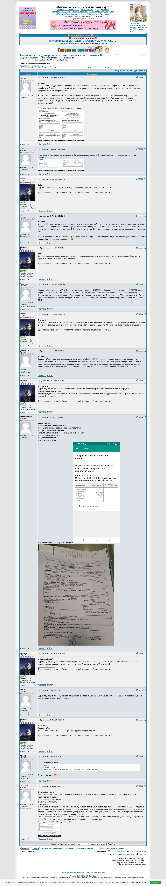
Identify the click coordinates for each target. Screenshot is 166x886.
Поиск (60, 14)
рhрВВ (79, 876)
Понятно (155, 882)
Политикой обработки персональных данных (130, 882)
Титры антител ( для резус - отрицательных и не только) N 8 (61, 55)
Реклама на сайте (79, 12)
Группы (83, 14)
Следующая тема (138, 71)
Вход (100, 16)
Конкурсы (93, 14)
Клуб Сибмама (87, 10)
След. (67, 60)
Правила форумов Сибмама (83, 19)
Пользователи (71, 14)
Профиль (70, 16)
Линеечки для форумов (98, 12)
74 (63, 60)
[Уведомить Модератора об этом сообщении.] (145, 77)
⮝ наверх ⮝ (24, 144)
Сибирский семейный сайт (68, 10)
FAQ (112, 12)
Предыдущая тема (122, 71)
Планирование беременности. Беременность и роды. (71, 67)
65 (48, 60)
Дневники (105, 10)
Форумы (45, 67)
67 (53, 60)
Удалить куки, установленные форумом (73, 872)
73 (60, 60)
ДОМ (97, 10)
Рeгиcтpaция (105, 14)
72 (57, 60)
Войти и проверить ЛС (85, 16)
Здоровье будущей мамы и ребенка (109, 67)
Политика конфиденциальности (95, 872)
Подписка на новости (61, 12)
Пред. (37, 60)
